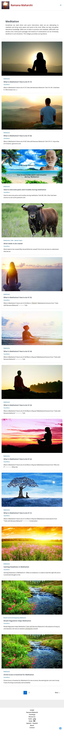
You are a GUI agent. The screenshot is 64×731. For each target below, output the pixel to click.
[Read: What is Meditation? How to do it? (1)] (32, 489)
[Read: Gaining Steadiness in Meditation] (32, 543)
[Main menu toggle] (61, 5)
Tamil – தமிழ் (32, 719)
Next (57, 692)
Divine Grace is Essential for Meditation (19, 675)
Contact (32, 727)
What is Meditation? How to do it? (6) (18, 136)
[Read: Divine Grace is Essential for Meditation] (32, 651)
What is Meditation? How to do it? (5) (18, 297)
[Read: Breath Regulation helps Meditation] (32, 597)
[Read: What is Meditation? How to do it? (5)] (32, 274)
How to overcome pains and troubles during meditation (25, 190)
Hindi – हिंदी (32, 721)
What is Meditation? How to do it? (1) (18, 513)
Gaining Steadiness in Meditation (16, 567)
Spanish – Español (32, 723)
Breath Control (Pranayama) (11, 617)
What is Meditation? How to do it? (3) (18, 405)
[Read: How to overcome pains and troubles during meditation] (32, 166)
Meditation (7, 78)
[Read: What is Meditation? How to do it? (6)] (32, 112)
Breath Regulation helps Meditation (17, 621)
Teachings (32, 714)
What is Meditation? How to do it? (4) (18, 351)
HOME (32, 710)
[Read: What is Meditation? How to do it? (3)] (32, 382)
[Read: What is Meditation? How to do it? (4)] (32, 328)
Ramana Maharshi (22, 5)
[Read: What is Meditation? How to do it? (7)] (32, 58)
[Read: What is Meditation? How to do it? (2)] (32, 436)
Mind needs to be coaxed (13, 243)
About (32, 725)
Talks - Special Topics (16, 240)
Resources (32, 717)
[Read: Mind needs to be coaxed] (32, 220)
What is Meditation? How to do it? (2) (18, 459)
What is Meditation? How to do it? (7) (18, 82)
